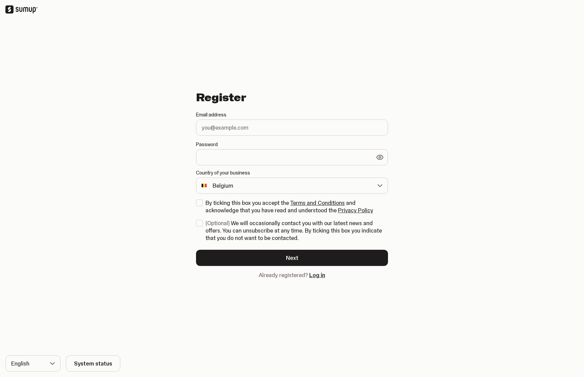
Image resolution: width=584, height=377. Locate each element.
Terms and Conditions (317, 202)
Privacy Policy (355, 210)
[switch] (380, 157)
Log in (317, 275)
